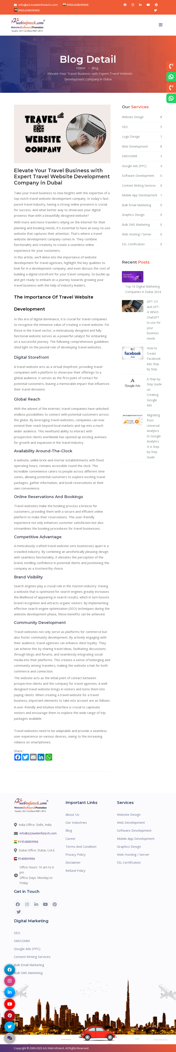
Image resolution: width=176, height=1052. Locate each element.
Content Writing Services (142, 185)
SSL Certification (142, 244)
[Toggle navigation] (160, 25)
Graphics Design (142, 215)
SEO (142, 127)
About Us (72, 814)
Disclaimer (73, 862)
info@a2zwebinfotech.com (38, 4)
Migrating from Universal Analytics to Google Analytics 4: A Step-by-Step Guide (154, 436)
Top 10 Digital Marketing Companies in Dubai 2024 (143, 289)
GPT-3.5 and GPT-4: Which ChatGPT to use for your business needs (154, 319)
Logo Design (142, 136)
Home (80, 68)
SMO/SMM (142, 156)
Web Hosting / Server (142, 234)
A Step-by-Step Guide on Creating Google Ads (154, 392)
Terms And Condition (80, 846)
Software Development (142, 176)
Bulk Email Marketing (142, 205)
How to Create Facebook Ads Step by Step (154, 358)
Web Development (142, 146)
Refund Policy (75, 870)
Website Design (142, 117)
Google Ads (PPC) (142, 166)
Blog (95, 68)
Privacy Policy (75, 854)
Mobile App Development (142, 195)
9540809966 (26, 859)
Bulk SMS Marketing (142, 225)
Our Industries (76, 822)
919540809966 (77, 4)
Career (70, 838)
